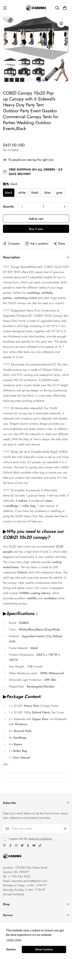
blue (47, 192)
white (21, 192)
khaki (35, 192)
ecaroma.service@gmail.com (29, 881)
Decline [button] (11, 949)
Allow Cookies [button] (44, 949)
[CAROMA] (36, 8)
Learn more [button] (13, 939)
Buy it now (36, 229)
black (8, 192)
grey (59, 192)
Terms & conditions (40, 839)
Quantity (8, 206)
